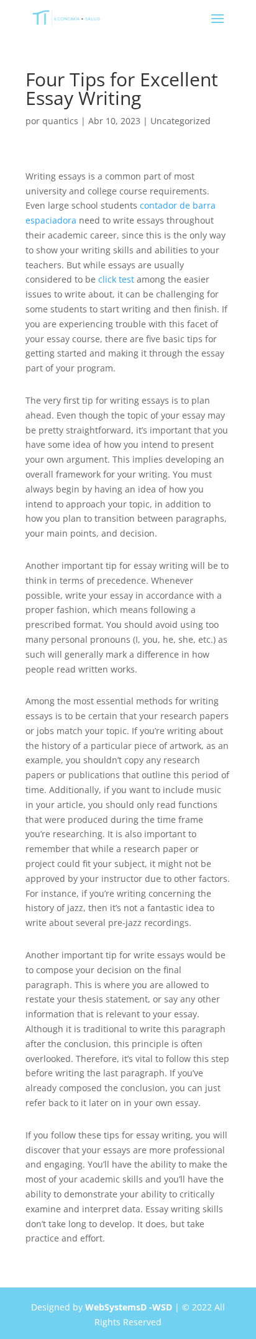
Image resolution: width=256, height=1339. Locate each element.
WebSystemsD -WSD (128, 1307)
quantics (60, 121)
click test (116, 279)
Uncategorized (180, 121)
